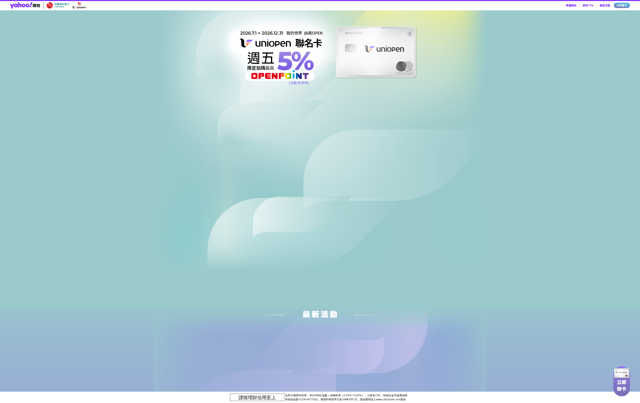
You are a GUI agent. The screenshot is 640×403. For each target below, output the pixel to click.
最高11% (588, 5)
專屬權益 (571, 5)
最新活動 (605, 5)
